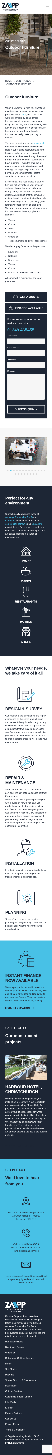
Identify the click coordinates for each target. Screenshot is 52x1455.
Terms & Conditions (15, 1430)
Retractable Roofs (24, 517)
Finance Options (13, 1413)
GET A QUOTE (29, 296)
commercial (38, 143)
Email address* (13, 347)
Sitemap (20, 1443)
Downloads (11, 1386)
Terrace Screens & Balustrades (20, 1380)
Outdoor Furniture (14, 1391)
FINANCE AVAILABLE (28, 308)
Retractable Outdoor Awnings (19, 1358)
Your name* (12, 336)
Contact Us (10, 1419)
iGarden (9, 1408)
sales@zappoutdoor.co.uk (28, 1276)
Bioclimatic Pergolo (14, 1347)
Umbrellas (10, 1353)
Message (11, 371)
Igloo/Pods (10, 1402)
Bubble (12, 1443)
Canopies (10, 520)
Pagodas (9, 1375)
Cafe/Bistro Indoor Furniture (18, 1397)
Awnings (9, 517)
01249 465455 (31, 1244)
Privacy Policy (12, 1424)
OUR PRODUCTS (25, 81)
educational (37, 524)
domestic (22, 524)
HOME (8, 81)
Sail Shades (11, 1369)
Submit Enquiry (25, 409)
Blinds (8, 1364)
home (23, 114)
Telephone (11, 359)
